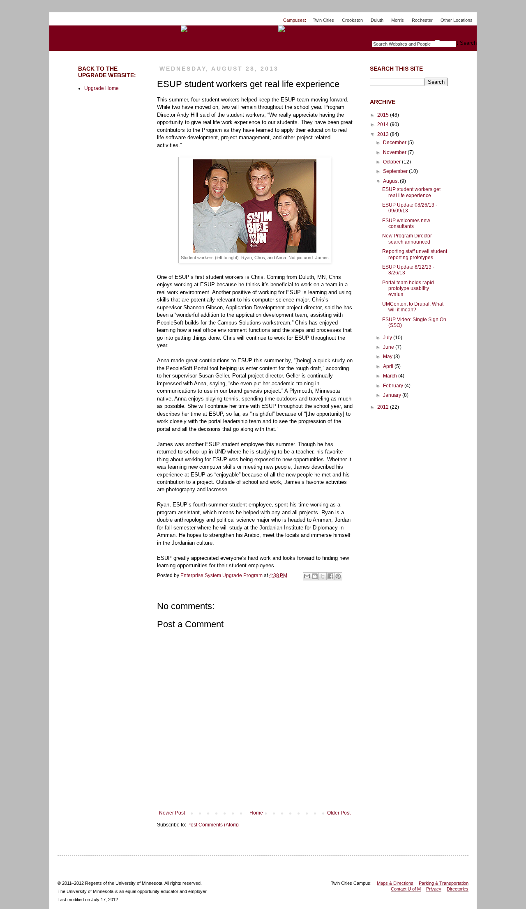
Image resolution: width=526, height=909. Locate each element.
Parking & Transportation (443, 883)
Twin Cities (323, 20)
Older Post (339, 813)
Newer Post (172, 813)
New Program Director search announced (407, 238)
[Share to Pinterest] (338, 576)
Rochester (422, 20)
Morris (397, 20)
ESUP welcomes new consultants (406, 223)
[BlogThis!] (315, 576)
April (388, 366)
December (395, 142)
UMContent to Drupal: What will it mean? (412, 307)
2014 (383, 124)
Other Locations (457, 20)
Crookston (352, 20)
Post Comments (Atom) (213, 825)
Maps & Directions (395, 883)
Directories (457, 888)
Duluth (377, 20)
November (395, 152)
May (388, 356)
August (391, 181)
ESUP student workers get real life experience (411, 192)
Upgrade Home (101, 88)
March (390, 376)
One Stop (458, 33)
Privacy (433, 888)
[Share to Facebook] (330, 576)
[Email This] (307, 576)
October (392, 162)
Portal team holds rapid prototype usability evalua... (408, 288)
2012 (383, 407)
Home (256, 813)
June (389, 347)
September (396, 171)
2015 (383, 115)
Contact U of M (406, 888)
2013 (383, 134)
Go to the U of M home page (80, 28)
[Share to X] (322, 576)
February (393, 386)
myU (426, 33)
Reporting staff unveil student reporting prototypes (414, 254)
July (388, 338)
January (392, 395)
